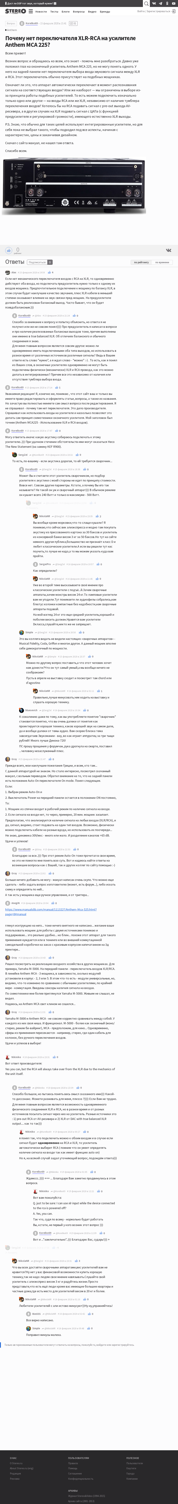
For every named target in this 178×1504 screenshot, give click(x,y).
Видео (92, 11)
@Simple (51, 657)
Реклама (14, 1478)
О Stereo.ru (16, 1463)
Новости (41, 11)
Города (130, 1473)
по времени (162, 262)
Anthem (12, 30)
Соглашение (75, 1473)
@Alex (37, 316)
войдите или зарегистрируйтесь (115, 1344)
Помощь (72, 1468)
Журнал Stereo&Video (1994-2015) (86, 1496)
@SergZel (46, 469)
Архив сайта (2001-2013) (81, 1501)
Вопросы (79, 11)
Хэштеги (131, 1468)
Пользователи (134, 1463)
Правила (73, 1463)
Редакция (15, 1473)
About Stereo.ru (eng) (21, 1468)
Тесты (54, 11)
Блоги (66, 11)
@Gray (38, 849)
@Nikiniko (39, 1088)
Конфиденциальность (80, 1478)
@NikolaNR (59, 691)
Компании (132, 1478)
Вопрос (11, 23)
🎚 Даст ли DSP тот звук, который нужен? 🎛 (30, 3)
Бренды (105, 11)
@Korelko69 (37, 455)
